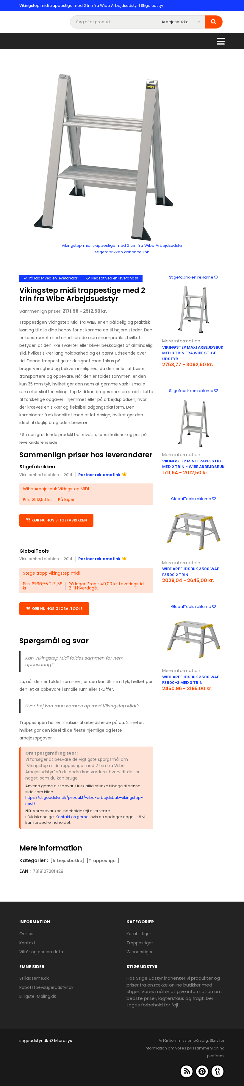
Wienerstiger (139, 952)
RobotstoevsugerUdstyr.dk (46, 987)
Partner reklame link (99, 475)
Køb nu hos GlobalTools (57, 608)
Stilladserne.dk (34, 978)
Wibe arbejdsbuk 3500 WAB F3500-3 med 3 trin (190, 680)
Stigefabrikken (37, 466)
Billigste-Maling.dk (37, 996)
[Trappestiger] (103, 861)
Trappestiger (139, 943)
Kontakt (27, 943)
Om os (26, 934)
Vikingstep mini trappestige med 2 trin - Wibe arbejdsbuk (193, 464)
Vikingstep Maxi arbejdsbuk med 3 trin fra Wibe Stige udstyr (192, 353)
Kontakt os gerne (72, 817)
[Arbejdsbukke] (67, 861)
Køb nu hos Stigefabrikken (59, 520)
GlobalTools (34, 551)
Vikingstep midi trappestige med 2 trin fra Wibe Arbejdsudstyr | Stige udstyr (91, 5)
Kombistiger (138, 934)
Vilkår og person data (41, 952)
